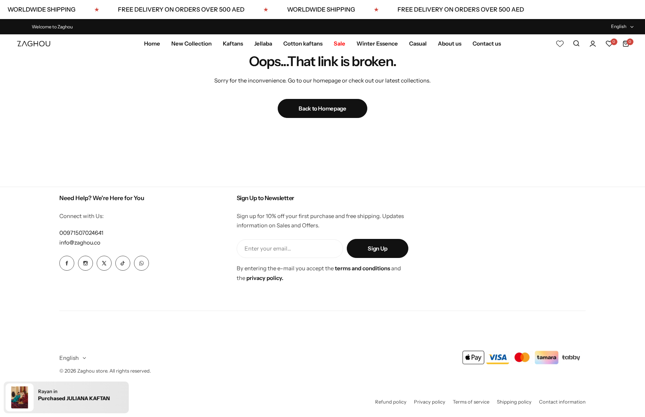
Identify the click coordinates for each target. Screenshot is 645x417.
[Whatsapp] (141, 263)
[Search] (576, 43)
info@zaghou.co (79, 242)
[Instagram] (85, 263)
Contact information (562, 402)
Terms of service (471, 402)
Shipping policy (514, 402)
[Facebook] (66, 263)
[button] (66, 397)
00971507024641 (81, 232)
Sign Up (377, 248)
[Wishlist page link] (560, 43)
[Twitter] (104, 263)
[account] (593, 43)
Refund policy (390, 402)
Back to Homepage (322, 108)
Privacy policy (429, 402)
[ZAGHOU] (33, 43)
